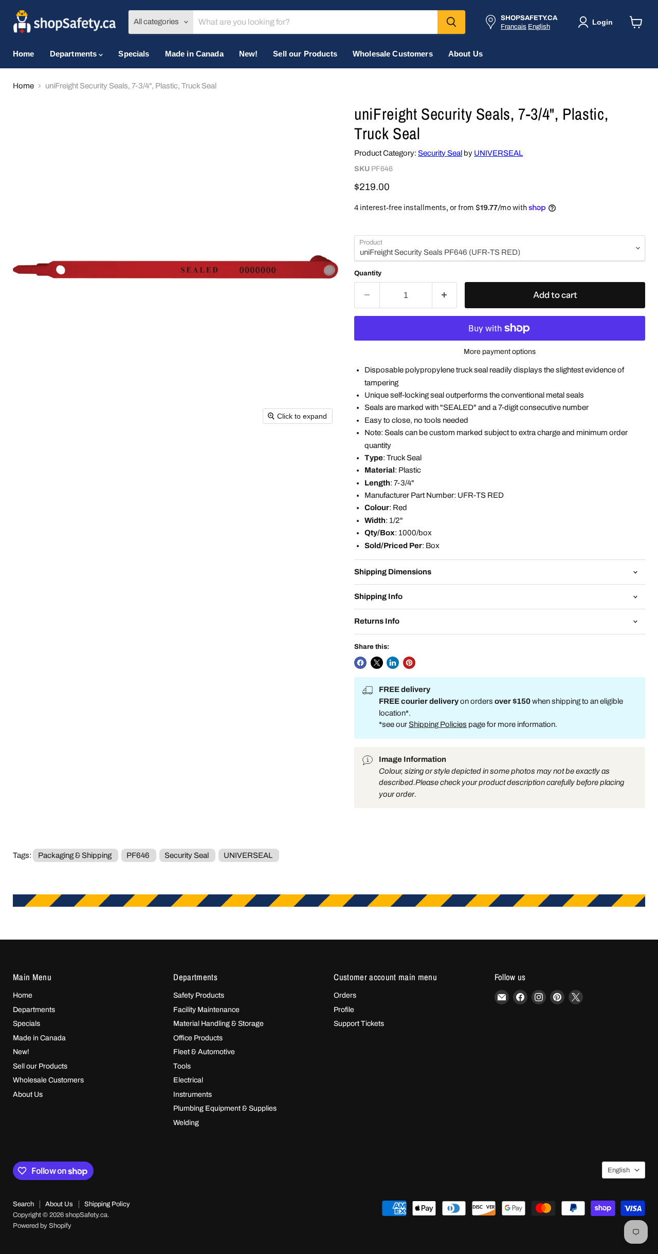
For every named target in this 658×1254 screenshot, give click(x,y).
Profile (344, 1010)
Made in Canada (194, 53)
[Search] (451, 22)
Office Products (198, 1038)
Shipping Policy (107, 1204)
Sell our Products (305, 53)
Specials (133, 53)
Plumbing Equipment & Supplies (225, 1108)
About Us (465, 53)
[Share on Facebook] (360, 663)
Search (23, 1204)
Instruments (192, 1094)
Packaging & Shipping (75, 855)
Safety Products (198, 995)
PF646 (138, 855)
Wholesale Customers (393, 53)
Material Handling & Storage (218, 1023)
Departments (74, 53)
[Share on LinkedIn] (393, 663)
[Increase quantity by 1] (445, 295)
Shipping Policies (438, 724)
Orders (345, 995)
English (539, 26)
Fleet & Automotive (204, 1052)
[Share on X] (377, 663)
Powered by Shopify (42, 1225)
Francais (513, 26)
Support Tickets (359, 1023)
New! (248, 53)
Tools (182, 1066)
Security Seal (440, 153)
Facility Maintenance (206, 1010)
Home (23, 53)
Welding (186, 1123)
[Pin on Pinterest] (409, 663)
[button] (597, 22)
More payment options (500, 351)
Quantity (367, 273)
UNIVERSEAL (498, 153)
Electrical (188, 1080)
